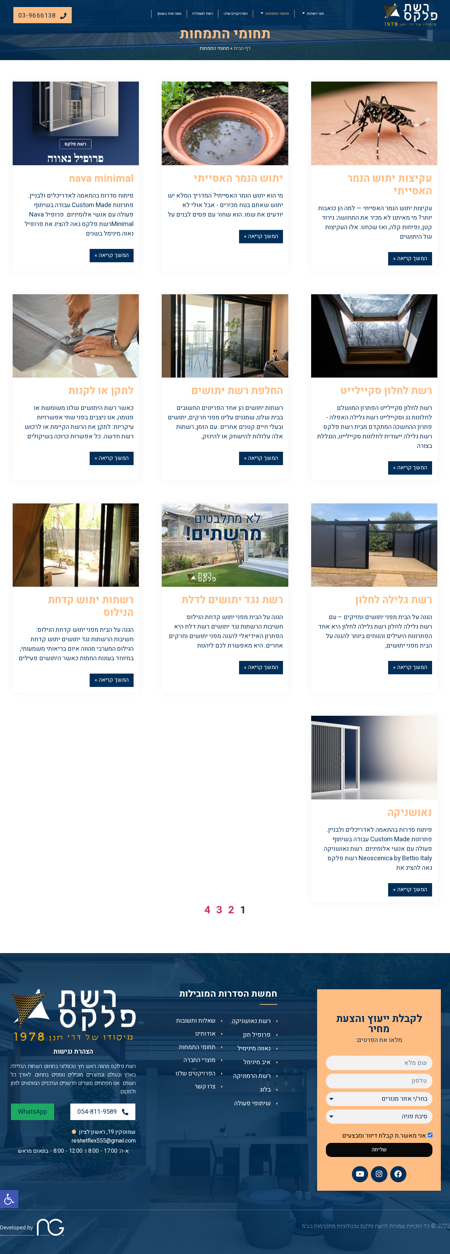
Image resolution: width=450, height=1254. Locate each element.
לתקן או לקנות (101, 391)
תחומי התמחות (277, 13)
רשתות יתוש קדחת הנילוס (91, 606)
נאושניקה (409, 813)
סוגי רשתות (315, 13)
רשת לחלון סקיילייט (386, 391)
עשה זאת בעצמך (169, 13)
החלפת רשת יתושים (237, 391)
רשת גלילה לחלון (393, 600)
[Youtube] (360, 1174)
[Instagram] (379, 1174)
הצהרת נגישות (73, 1051)
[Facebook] (398, 1174)
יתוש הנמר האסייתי (238, 178)
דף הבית (242, 48)
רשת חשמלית (202, 13)
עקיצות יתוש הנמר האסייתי (389, 185)
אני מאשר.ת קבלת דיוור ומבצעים (384, 1135)
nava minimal (101, 178)
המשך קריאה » (410, 258)
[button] (9, 1199)
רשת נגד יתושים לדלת (232, 600)
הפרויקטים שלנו (236, 13)
